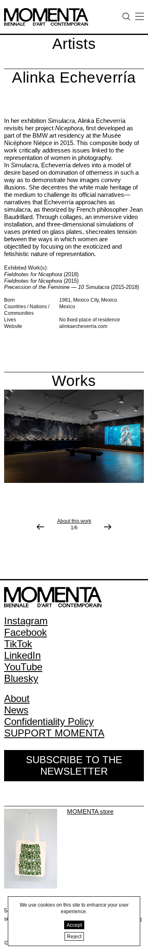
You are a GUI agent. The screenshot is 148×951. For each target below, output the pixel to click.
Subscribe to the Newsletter (74, 765)
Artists (74, 43)
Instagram (26, 620)
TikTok (18, 643)
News (16, 710)
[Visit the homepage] (46, 11)
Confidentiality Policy (49, 721)
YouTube (23, 666)
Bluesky (21, 678)
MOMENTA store (90, 811)
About (17, 698)
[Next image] (108, 526)
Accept (74, 925)
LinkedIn (22, 655)
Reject (74, 936)
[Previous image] (40, 526)
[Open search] (126, 17)
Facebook (25, 632)
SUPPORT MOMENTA (54, 733)
